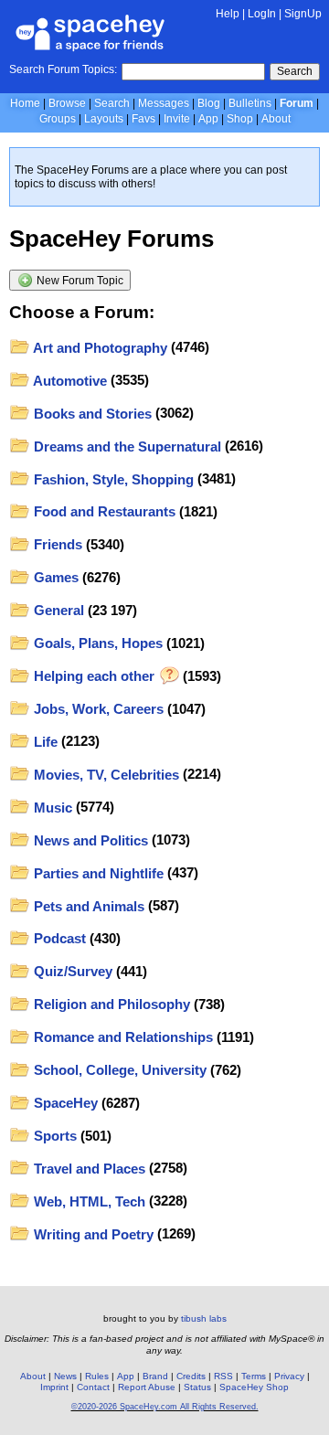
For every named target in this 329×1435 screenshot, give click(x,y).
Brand (155, 1376)
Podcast (58, 938)
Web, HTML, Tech (87, 1201)
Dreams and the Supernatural (125, 446)
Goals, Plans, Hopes (96, 643)
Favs (143, 118)
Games (54, 577)
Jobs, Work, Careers (97, 709)
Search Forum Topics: (63, 69)
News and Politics (89, 840)
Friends (56, 544)
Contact (93, 1387)
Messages (163, 103)
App (208, 118)
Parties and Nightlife (97, 873)
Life (44, 741)
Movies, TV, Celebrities (104, 774)
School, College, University (118, 1070)
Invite (177, 118)
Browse (67, 103)
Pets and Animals (87, 906)
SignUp (303, 13)
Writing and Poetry (92, 1234)
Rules (97, 1376)
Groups (57, 118)
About (276, 118)
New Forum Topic (78, 280)
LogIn (262, 13)
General (57, 610)
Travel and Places (87, 1168)
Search (295, 71)
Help (227, 13)
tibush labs (204, 1318)
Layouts (103, 118)
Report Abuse (146, 1387)
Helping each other (94, 676)
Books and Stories (91, 413)
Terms (253, 1376)
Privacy (289, 1376)
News (65, 1376)
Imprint (54, 1387)
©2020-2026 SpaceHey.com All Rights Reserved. (165, 1406)
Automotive (68, 380)
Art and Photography (98, 348)
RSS (223, 1376)
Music (51, 807)
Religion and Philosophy (110, 1004)
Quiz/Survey (71, 971)
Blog (208, 103)
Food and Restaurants (102, 511)
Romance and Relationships (121, 1037)
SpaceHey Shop (254, 1387)
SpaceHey (64, 1103)
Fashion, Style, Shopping (112, 479)
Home (25, 103)
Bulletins (249, 103)
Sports (53, 1135)
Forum (296, 103)
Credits (191, 1376)
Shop (240, 118)
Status (197, 1387)
